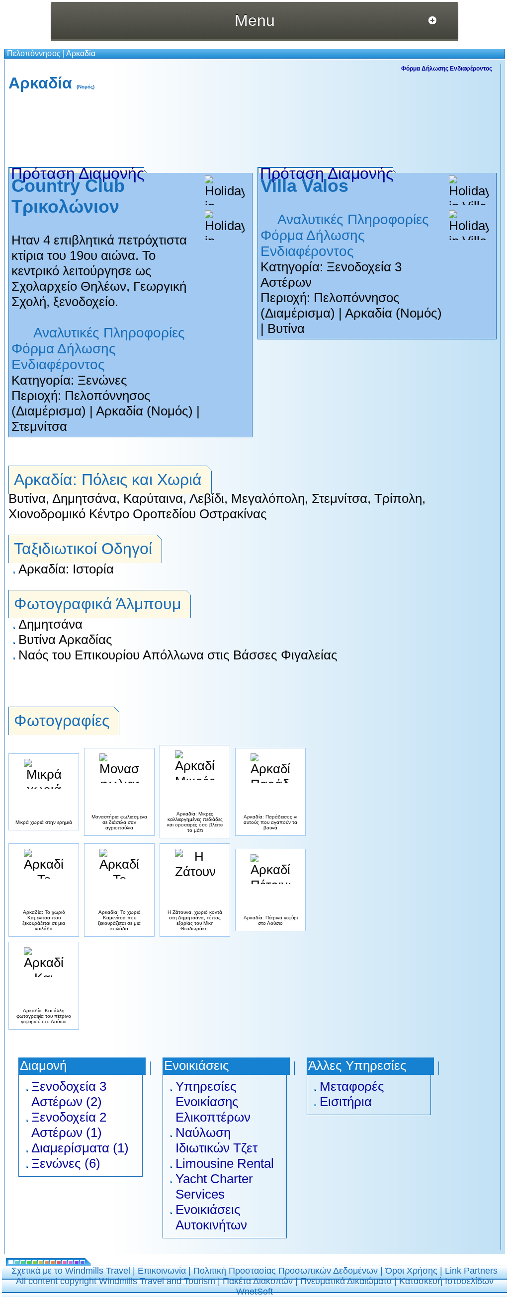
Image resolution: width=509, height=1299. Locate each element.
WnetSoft (254, 1292)
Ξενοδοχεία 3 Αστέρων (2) (68, 1094)
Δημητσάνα (84, 498)
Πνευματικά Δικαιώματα (346, 1281)
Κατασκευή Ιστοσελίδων (446, 1281)
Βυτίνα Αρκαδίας (65, 639)
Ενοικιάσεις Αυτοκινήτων (211, 1217)
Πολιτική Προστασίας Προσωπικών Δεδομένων (285, 1271)
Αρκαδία (80, 53)
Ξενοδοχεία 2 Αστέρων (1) (68, 1125)
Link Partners (471, 1271)
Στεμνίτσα (39, 426)
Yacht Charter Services (214, 1186)
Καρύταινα (153, 498)
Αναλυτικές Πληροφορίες (109, 332)
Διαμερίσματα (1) (80, 1147)
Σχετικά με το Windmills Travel (70, 1271)
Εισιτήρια (346, 1101)
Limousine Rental (224, 1163)
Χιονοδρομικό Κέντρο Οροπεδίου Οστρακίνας (137, 513)
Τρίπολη (398, 498)
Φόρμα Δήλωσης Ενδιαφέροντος (446, 68)
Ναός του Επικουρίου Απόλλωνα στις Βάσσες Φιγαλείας (178, 655)
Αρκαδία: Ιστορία (66, 569)
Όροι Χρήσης (411, 1271)
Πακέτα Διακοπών (258, 1281)
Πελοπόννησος (34, 53)
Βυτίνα (286, 328)
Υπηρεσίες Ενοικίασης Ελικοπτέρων (213, 1102)
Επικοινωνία (162, 1271)
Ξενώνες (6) (65, 1163)
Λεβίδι (206, 498)
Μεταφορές (352, 1086)
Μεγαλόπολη (268, 498)
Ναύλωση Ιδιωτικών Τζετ (216, 1140)
